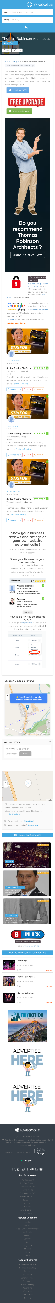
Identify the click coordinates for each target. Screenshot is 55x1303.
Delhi (27, 1242)
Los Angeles (27, 1232)
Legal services (27, 1294)
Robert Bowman (14, 491)
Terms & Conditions (27, 1210)
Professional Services (15, 887)
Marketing (27, 1274)
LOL (29, 389)
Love (40, 389)
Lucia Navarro (13, 426)
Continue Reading (20, 383)
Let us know (12, 319)
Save (7, 50)
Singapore (27, 1245)
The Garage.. (22, 960)
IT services (27, 1291)
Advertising (27, 1288)
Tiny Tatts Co (11, 918)
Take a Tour (27, 1200)
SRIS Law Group (12, 890)
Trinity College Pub (14, 865)
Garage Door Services (28, 1264)
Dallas (27, 1255)
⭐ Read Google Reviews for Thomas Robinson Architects (29, 698)
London (28, 1222)
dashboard (26, 622)
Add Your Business (27, 1183)
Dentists (27, 1271)
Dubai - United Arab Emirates (28, 1229)
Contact (27, 1206)
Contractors (27, 1281)
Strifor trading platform (19, 368)
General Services (27, 1278)
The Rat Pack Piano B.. (26, 977)
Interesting (15, 389)
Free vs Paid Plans (27, 1196)
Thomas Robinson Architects (27, 941)
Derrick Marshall (14, 360)
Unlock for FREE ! (20, 90)
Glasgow (15, 61)
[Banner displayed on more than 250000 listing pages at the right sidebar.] (27, 1062)
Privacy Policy (27, 1213)
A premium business (21, 111)
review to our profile (39, 309)
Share (18, 50)
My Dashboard (27, 1180)
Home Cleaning (27, 1284)
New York (27, 1225)
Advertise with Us (27, 1186)
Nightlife (9, 861)
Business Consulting (27, 1268)
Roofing (27, 1298)
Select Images (11, 754)
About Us (27, 1203)
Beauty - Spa (11, 915)
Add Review (11, 43)
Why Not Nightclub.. (25, 993)
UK (20, 970)
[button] (7, 36)
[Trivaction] (27, 1026)
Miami (27, 1252)
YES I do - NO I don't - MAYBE (27, 255)
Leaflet (30, 734)
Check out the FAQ (27, 1193)
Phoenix (27, 1249)
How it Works (27, 1190)
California (27, 1239)
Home (7, 61)
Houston (27, 1235)
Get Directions (14, 814)
